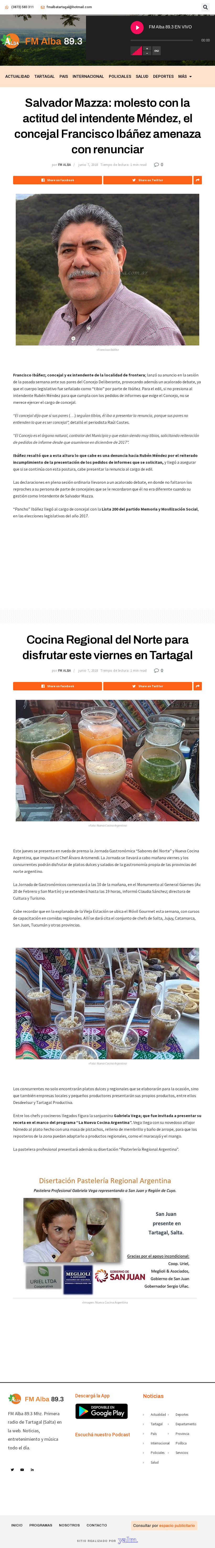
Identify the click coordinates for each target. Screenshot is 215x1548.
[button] (205, 7)
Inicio (17, 1525)
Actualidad (17, 76)
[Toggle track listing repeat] (156, 50)
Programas (40, 1525)
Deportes (163, 76)
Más (182, 76)
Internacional (88, 76)
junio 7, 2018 (88, 164)
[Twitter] (12, 1469)
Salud (142, 76)
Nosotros (69, 1525)
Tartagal (44, 76)
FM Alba (64, 164)
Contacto (97, 1525)
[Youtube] (22, 1469)
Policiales (120, 76)
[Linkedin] (32, 1469)
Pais (64, 76)
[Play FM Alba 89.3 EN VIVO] (137, 27)
